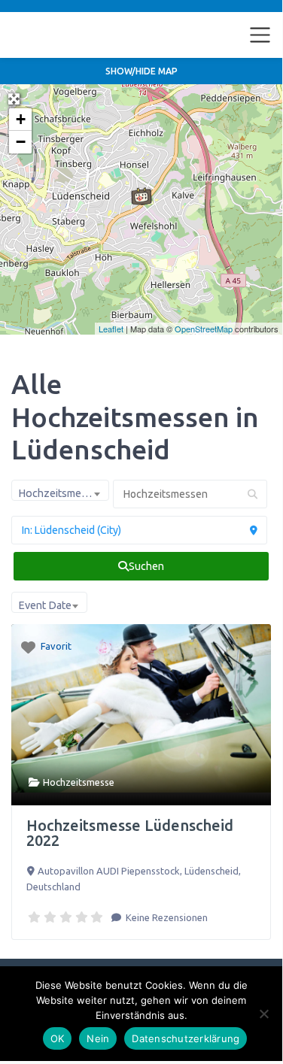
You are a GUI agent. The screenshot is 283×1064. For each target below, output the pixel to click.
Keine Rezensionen (165, 917)
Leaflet (111, 329)
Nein (98, 1038)
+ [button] (21, 119)
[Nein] (263, 1013)
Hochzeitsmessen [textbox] (61, 493)
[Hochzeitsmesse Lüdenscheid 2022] (141, 196)
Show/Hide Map (141, 71)
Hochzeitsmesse (78, 782)
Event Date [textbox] (45, 605)
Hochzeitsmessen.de (74, 34)
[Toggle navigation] (260, 35)
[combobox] (60, 490)
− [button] (21, 141)
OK (57, 1038)
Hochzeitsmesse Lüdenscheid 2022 (129, 833)
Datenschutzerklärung (185, 1038)
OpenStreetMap (204, 329)
